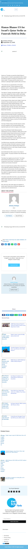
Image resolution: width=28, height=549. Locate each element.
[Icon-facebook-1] (9, 491)
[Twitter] (11, 5)
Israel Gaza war (12, 239)
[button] (2, 244)
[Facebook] (9, 5)
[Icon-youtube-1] (14, 491)
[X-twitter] (11, 491)
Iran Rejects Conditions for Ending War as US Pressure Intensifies (17, 377)
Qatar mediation (20, 239)
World (14, 45)
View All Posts (19, 215)
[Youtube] (18, 5)
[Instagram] (13, 5)
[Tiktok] (20, 5)
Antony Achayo (14, 206)
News (4, 45)
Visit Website (9, 215)
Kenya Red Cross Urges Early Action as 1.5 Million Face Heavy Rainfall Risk (18, 392)
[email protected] (4, 1)
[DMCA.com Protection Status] (6, 543)
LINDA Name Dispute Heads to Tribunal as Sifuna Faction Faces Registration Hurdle (18, 325)
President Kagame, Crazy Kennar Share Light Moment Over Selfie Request (18, 349)
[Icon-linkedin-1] (16, 491)
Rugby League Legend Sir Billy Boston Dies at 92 (16, 435)
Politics (9, 45)
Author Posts (14, 289)
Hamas (7, 239)
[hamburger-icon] (16, 9)
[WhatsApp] (15, 5)
